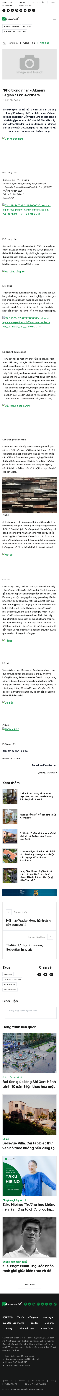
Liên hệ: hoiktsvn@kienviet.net (19, 1356)
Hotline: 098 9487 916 (16, 1362)
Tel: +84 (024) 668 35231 (17, 1365)
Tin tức (20, 1317)
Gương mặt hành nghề (14, 1261)
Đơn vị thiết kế (25, 6)
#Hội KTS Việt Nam (11, 26)
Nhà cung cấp (38, 2)
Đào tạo (34, 1323)
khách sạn (8, 974)
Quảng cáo (7, 2)
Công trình (33, 1317)
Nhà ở (5, 1139)
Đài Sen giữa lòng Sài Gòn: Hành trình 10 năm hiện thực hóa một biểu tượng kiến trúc (29, 1087)
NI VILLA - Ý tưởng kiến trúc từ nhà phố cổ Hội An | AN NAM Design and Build (38, 836)
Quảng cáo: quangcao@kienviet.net (22, 1359)
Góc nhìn (49, 1323)
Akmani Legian (10, 989)
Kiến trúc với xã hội (12, 1077)
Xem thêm (29, 1284)
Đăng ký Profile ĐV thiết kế (35, 1384)
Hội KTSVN (7, 1317)
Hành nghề (48, 1317)
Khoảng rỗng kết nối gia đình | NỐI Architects (38, 816)
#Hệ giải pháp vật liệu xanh (15, 31)
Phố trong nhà (9, 984)
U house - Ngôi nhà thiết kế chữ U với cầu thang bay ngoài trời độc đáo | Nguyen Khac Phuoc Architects (37, 856)
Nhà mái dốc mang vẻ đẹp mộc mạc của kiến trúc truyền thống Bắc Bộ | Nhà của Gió (36, 796)
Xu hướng (7, 1328)
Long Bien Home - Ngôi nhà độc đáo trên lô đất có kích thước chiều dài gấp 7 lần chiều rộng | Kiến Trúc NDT (36, 875)
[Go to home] (11, 19)
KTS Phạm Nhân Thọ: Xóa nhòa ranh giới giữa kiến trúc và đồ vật (28, 1271)
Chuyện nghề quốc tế (14, 1200)
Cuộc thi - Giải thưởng (13, 1323)
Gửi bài (22, 2)
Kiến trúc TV (47, 1328)
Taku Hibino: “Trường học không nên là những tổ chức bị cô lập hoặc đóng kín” (29, 1209)
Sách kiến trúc (26, 1328)
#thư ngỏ (27, 26)
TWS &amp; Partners (12, 979)
